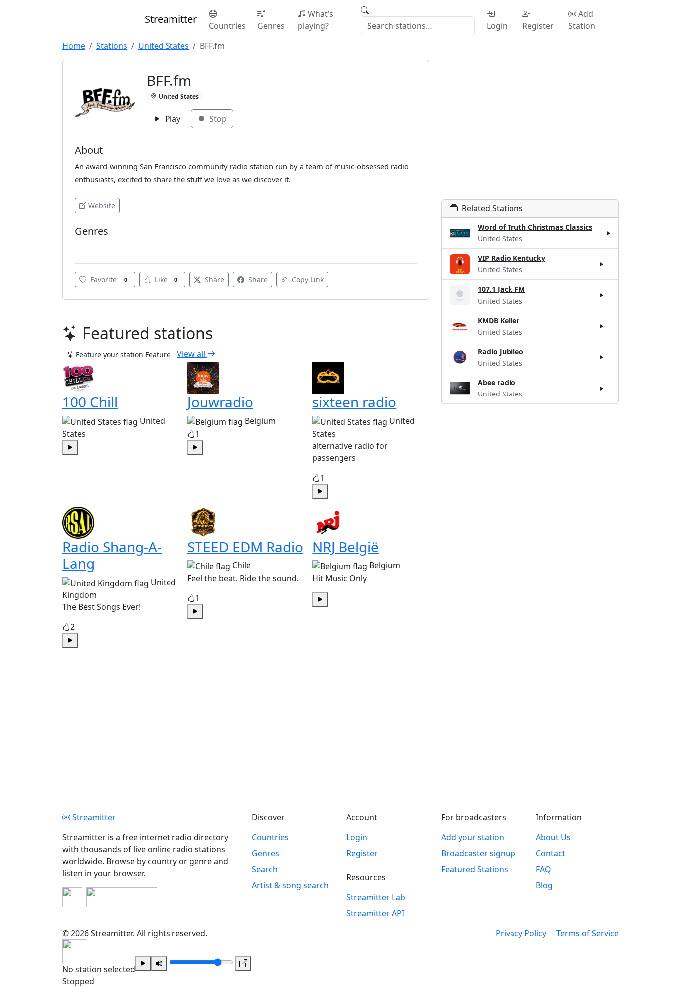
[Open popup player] (243, 963)
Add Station (581, 19)
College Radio (99, 246)
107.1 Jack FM (501, 289)
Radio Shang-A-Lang (112, 555)
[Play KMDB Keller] (601, 326)
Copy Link (307, 279)
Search (265, 869)
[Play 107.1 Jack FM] (601, 295)
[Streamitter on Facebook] (72, 897)
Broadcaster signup (478, 853)
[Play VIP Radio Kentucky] (601, 264)
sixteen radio (354, 402)
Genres (271, 25)
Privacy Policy (521, 933)
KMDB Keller (498, 320)
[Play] (143, 963)
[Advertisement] (530, 129)
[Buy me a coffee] (121, 897)
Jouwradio (220, 402)
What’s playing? (315, 19)
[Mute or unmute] (159, 963)
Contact (550, 853)
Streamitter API (375, 913)
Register (538, 25)
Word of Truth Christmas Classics (535, 227)
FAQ (543, 869)
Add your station (472, 837)
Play (171, 118)
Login (497, 25)
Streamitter (93, 817)
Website (101, 205)
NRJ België (345, 546)
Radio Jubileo (500, 351)
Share (213, 279)
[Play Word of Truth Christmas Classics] (608, 233)
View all (192, 353)
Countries (227, 25)
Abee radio (496, 382)
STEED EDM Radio (245, 546)
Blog (544, 885)
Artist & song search (290, 885)
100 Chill (90, 402)
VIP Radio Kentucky (511, 258)
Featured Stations (474, 869)
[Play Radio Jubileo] (601, 357)
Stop (217, 118)
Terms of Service (587, 933)
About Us (553, 837)
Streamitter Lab (375, 897)
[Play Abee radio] (601, 388)
